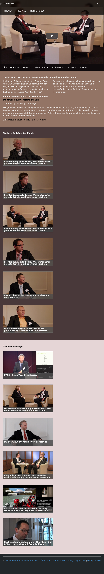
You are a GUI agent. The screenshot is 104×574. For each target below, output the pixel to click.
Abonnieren (41, 67)
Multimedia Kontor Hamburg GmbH (22, 100)
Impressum (80, 560)
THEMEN (8, 11)
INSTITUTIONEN (37, 11)
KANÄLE (22, 11)
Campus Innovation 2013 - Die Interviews (26, 120)
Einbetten (57, 67)
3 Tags (71, 67)
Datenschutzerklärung (62, 560)
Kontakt (97, 560)
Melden (83, 67)
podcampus (7, 3)
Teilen (26, 67)
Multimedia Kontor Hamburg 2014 (22, 560)
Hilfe (89, 560)
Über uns (45, 560)
